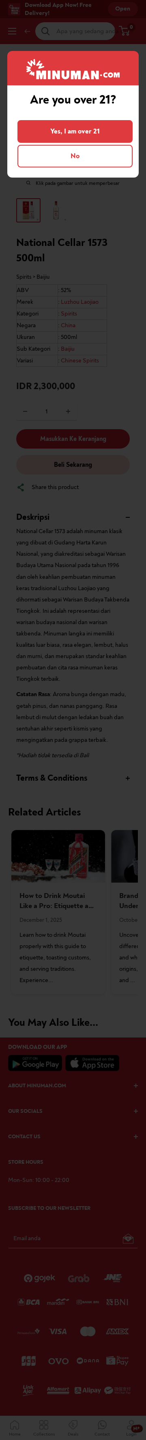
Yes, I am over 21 (75, 131)
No (75, 156)
